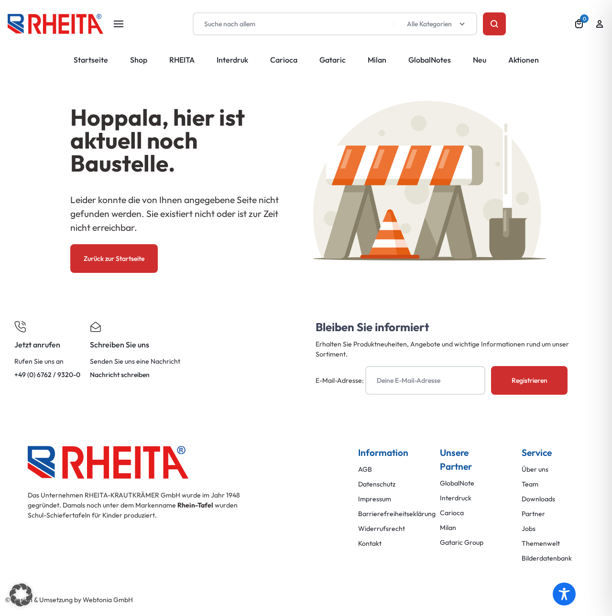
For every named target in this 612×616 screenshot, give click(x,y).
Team (530, 484)
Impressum (374, 499)
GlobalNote (457, 483)
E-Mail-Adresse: (340, 380)
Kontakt (370, 544)
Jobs (529, 529)
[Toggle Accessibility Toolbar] (564, 594)
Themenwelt (541, 544)
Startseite (91, 60)
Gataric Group (461, 543)
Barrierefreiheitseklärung (397, 514)
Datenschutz (376, 484)
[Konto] (599, 23)
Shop (138, 60)
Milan (377, 60)
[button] (21, 595)
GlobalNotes (429, 60)
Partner (533, 514)
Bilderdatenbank (547, 558)
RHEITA (182, 60)
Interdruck (455, 498)
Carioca (283, 60)
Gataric (332, 60)
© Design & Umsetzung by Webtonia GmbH (69, 599)
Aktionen (523, 60)
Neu (479, 60)
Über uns (535, 469)
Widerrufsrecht (381, 529)
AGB (365, 469)
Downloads (538, 499)
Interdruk (232, 60)
